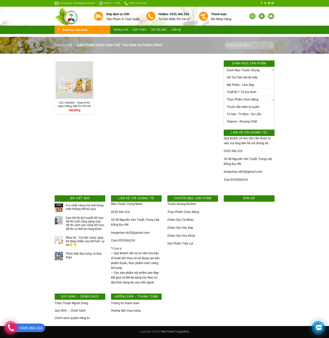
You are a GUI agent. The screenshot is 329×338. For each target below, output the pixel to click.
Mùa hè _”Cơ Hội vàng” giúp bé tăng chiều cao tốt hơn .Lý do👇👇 (85, 241)
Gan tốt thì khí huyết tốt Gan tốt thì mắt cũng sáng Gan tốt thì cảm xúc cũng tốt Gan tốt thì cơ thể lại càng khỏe (85, 223)
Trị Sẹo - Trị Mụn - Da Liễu (244, 114)
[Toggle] (272, 70)
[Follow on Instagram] (265, 3)
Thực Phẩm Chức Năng (242, 99)
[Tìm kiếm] (252, 16)
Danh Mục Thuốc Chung (243, 70)
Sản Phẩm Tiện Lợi (180, 243)
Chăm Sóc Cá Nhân (180, 220)
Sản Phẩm (63, 45)
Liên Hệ (176, 29)
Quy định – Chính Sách (70, 310)
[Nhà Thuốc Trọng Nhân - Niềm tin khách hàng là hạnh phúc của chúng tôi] (71, 16)
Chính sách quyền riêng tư (72, 318)
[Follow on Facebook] (261, 3)
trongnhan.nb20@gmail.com (243, 171)
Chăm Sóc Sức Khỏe (181, 235)
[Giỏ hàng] (271, 16)
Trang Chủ (120, 29)
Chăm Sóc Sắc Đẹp (180, 228)
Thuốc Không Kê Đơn (181, 204)
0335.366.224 (233, 151)
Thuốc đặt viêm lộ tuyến (243, 107)
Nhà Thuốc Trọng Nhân (126, 204)
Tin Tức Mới (159, 29)
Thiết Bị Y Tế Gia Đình (241, 92)
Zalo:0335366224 (236, 179)
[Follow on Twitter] (269, 3)
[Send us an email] (273, 3)
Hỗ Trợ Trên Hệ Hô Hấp (242, 77)
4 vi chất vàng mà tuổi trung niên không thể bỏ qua (85, 207)
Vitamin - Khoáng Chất (242, 121)
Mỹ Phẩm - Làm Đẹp (240, 85)
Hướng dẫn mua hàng (126, 310)
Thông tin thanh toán (125, 303)
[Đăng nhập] (262, 16)
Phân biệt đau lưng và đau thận (84, 255)
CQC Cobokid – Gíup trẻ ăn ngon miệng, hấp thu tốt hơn (74, 104)
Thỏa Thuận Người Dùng (71, 303)
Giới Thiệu (139, 29)
